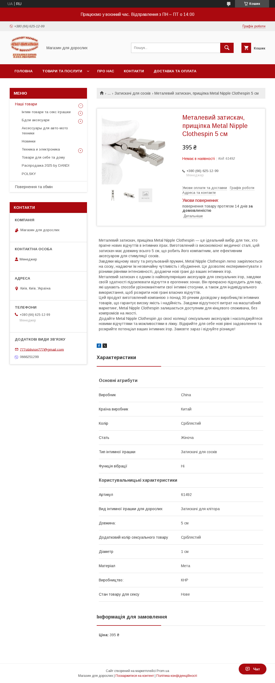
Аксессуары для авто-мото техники (45, 130)
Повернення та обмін (34, 187)
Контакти (134, 71)
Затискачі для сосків (133, 93)
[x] (105, 346)
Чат (256, 669)
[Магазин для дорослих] (25, 57)
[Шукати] (227, 48)
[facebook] (99, 346)
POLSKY (29, 174)
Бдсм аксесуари (35, 120)
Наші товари (26, 104)
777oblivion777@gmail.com (42, 349)
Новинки (28, 141)
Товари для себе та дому (43, 157)
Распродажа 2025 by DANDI (45, 165)
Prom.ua (163, 671)
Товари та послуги (62, 71)
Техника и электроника (41, 149)
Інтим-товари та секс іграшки (46, 112)
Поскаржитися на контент (134, 676)
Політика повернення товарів (46, 85)
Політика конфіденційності (176, 676)
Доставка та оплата (175, 71)
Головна (23, 71)
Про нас (105, 71)
